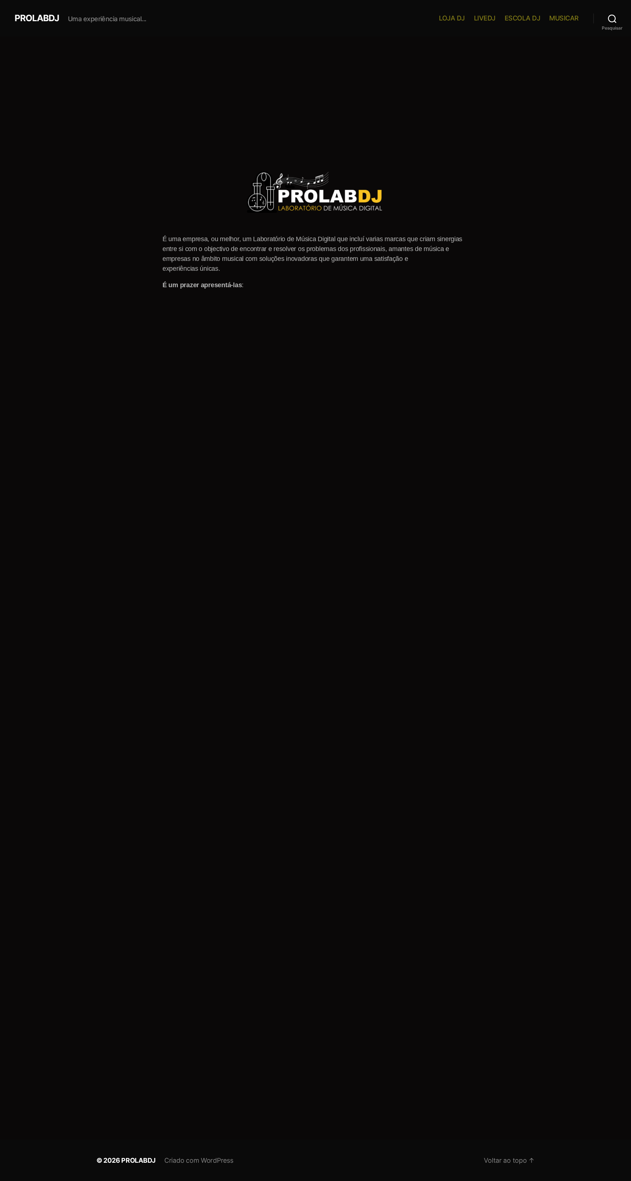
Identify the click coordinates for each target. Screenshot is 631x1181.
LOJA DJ (452, 18)
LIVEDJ (485, 18)
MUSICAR (564, 18)
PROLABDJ (37, 18)
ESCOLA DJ (522, 18)
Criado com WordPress (198, 1160)
